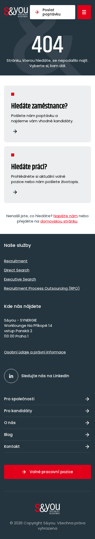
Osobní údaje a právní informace (35, 352)
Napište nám (65, 215)
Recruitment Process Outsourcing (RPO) (42, 288)
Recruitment (16, 261)
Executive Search (20, 279)
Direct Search (16, 270)
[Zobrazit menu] (84, 12)
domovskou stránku (58, 221)
